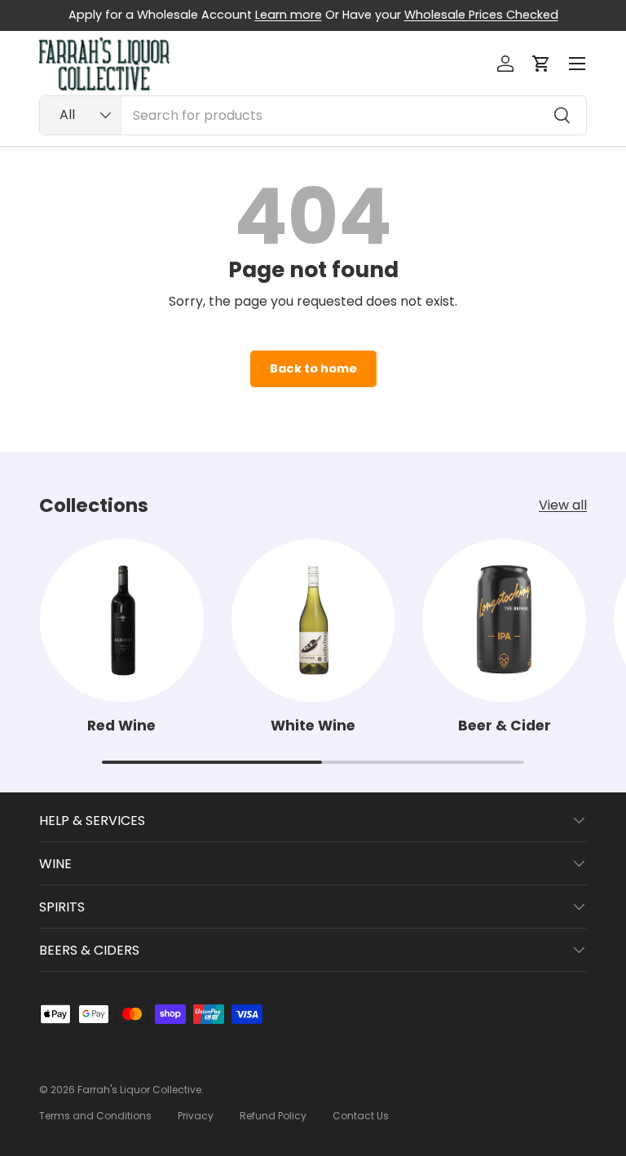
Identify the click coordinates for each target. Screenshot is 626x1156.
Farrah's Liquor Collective (139, 1089)
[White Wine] (313, 621)
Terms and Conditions (95, 1116)
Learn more (288, 15)
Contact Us (361, 1116)
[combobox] (313, 115)
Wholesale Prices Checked (481, 15)
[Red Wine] (122, 621)
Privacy (196, 1116)
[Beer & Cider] (504, 621)
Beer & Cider (504, 725)
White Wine (313, 725)
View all (563, 505)
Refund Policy (273, 1116)
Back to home (313, 368)
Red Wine (121, 725)
